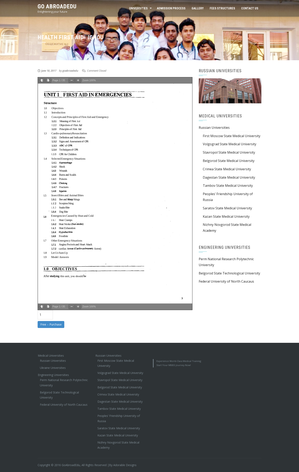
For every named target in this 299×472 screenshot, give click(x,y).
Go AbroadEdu (57, 6)
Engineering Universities (53, 375)
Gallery (198, 8)
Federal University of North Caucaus (226, 281)
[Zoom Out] (72, 80)
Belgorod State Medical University (228, 160)
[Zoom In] (78, 80)
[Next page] (48, 80)
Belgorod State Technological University (229, 273)
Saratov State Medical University (227, 208)
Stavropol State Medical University (229, 152)
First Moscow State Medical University (231, 136)
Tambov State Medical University (228, 185)
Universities (138, 8)
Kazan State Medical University (226, 216)
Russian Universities (214, 127)
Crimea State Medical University (227, 169)
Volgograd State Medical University (229, 144)
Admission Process (171, 8)
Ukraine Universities (53, 368)
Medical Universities (51, 355)
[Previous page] (42, 80)
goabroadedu (70, 70)
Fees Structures (222, 8)
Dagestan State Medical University (229, 177)
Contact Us (249, 8)
